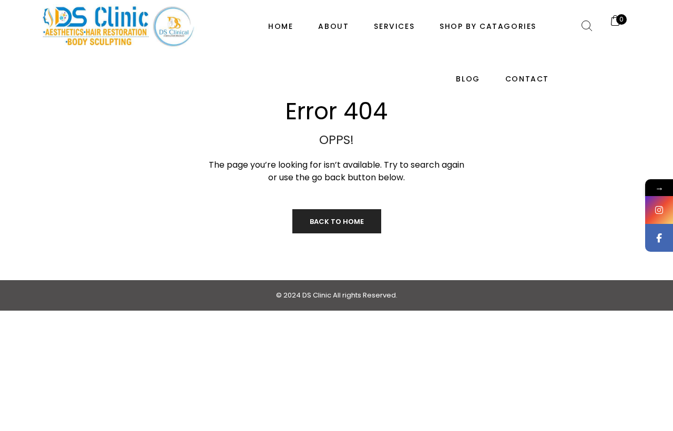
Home (280, 26)
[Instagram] (659, 210)
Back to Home (337, 222)
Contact (527, 79)
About (333, 26)
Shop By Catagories (488, 26)
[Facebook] (659, 238)
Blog (468, 79)
